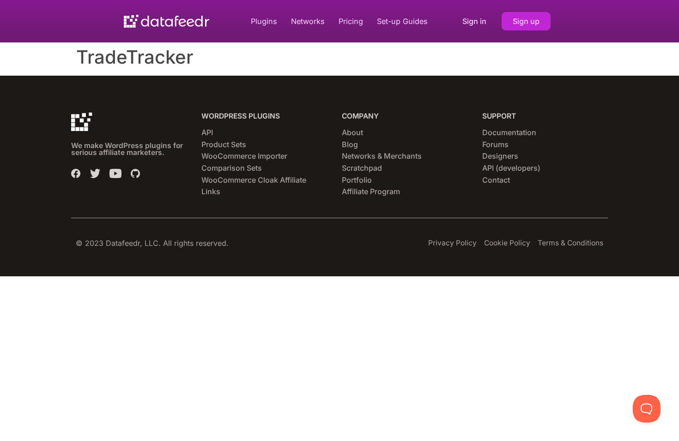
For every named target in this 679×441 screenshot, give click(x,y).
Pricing (351, 21)
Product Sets (223, 144)
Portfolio (357, 180)
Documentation (509, 132)
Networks (308, 21)
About (352, 132)
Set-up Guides (402, 21)
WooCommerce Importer (244, 156)
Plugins (264, 21)
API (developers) (511, 168)
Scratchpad (362, 168)
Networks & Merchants (382, 156)
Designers (500, 156)
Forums (495, 144)
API (207, 132)
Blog (350, 144)
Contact (496, 180)
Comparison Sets (231, 168)
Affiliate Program (371, 191)
